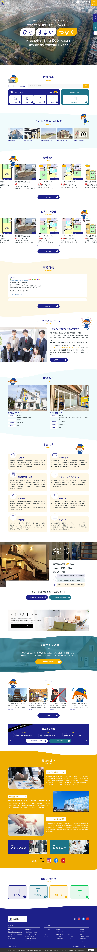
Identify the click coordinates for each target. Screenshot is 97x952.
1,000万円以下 (59, 936)
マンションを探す (48, 932)
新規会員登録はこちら (36, 741)
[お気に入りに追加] (10, 166)
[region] (48, 287)
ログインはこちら (59, 741)
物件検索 (51, 3)
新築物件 (58, 929)
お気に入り (66, 3)
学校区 (52, 102)
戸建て (15, 102)
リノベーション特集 (71, 932)
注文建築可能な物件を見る (36, 597)
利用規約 (9, 946)
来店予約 (17, 895)
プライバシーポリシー (16, 946)
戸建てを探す (47, 929)
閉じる (90, 950)
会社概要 (59, 3)
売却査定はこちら (75, 102)
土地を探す (46, 934)
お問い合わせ (94, 4)
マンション (28, 102)
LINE (79, 895)
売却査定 (38, 895)
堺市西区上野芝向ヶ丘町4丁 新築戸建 (19, 281)
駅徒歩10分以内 (59, 932)
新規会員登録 (83, 938)
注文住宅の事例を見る (60, 597)
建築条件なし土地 (60, 934)
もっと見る (48, 197)
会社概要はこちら (58, 360)
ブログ (68, 929)
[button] (38, 192)
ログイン (82, 941)
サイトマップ (24, 946)
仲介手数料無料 (59, 938)
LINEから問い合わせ (84, 936)
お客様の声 (69, 934)
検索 (86, 86)
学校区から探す (47, 936)
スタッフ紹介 (70, 936)
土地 (40, 102)
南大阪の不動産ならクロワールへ (17, 294)
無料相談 (59, 895)
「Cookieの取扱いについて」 (72, 950)
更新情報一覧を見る (48, 306)
